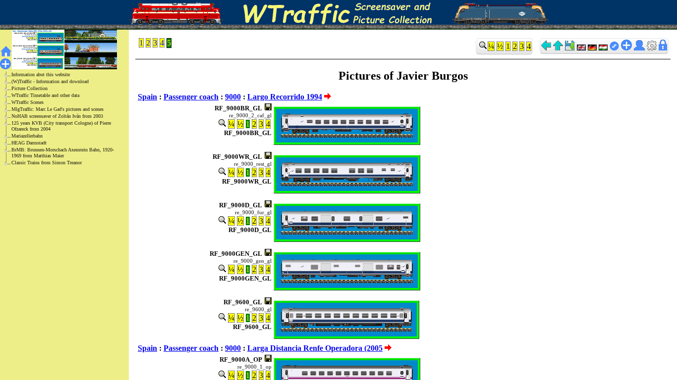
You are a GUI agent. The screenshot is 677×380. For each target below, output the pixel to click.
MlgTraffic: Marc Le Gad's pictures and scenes (57, 109)
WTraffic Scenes (27, 102)
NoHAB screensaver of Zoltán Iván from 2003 (57, 116)
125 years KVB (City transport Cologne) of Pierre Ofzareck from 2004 (61, 126)
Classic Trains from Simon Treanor (46, 162)
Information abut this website (40, 74)
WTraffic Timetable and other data (45, 95)
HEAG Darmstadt (29, 142)
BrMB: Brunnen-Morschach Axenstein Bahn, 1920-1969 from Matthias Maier (62, 152)
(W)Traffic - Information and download (50, 81)
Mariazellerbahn (27, 136)
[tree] (56, 118)
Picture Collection (29, 88)
